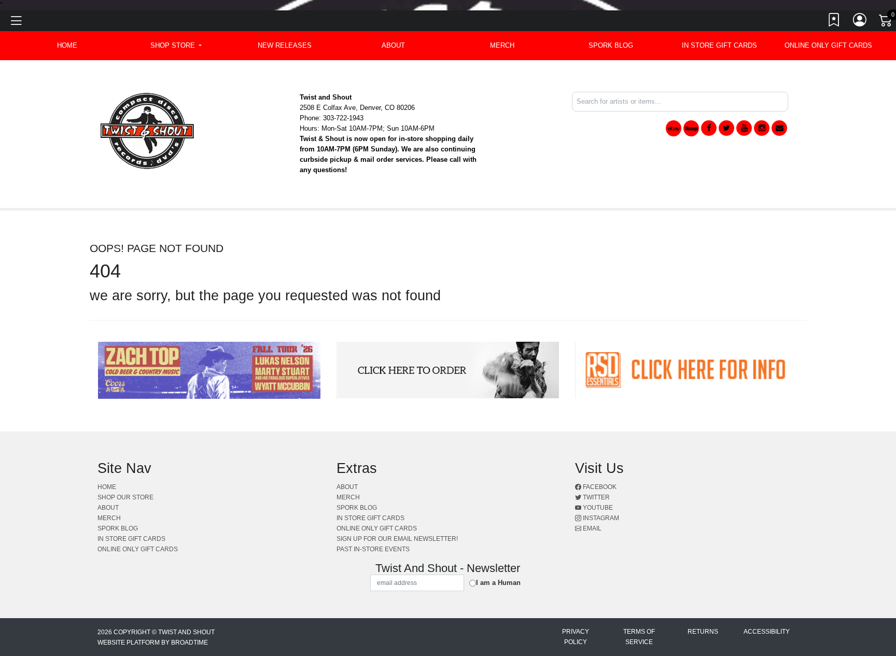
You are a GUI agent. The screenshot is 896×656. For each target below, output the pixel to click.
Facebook (599, 487)
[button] (176, 45)
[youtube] (744, 128)
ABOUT (393, 45)
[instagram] (762, 128)
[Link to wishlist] (834, 22)
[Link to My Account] (860, 22)
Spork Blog (611, 45)
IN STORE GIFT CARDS (719, 45)
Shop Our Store (125, 497)
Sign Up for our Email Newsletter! (397, 538)
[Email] (779, 128)
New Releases (285, 45)
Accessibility (767, 631)
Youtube (597, 507)
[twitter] (726, 128)
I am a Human (498, 583)
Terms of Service (639, 637)
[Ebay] (673, 128)
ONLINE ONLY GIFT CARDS (828, 45)
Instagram (600, 518)
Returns (703, 631)
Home (106, 487)
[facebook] (709, 128)
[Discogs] (691, 128)
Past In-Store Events (373, 549)
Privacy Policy (575, 637)
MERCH (502, 45)
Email (591, 528)
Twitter (595, 497)
